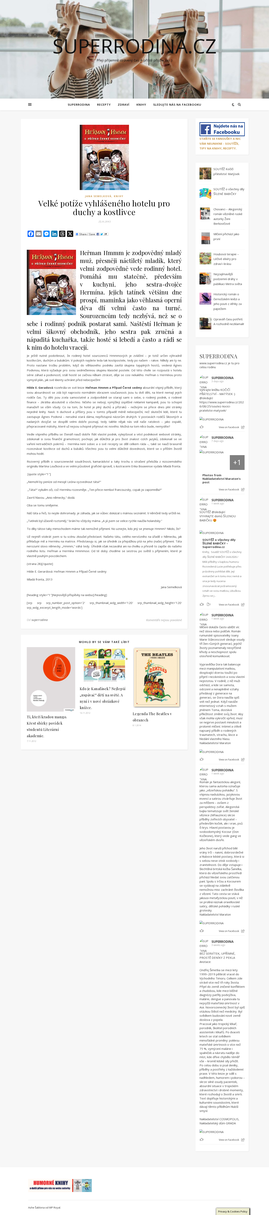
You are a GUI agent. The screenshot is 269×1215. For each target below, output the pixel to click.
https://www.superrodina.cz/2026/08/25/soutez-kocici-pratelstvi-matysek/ (221, 406)
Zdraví (123, 104)
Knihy (141, 104)
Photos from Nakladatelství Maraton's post (221, 478)
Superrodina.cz (135, 46)
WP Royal (54, 1207)
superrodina (40, 620)
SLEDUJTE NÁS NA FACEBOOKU (177, 104)
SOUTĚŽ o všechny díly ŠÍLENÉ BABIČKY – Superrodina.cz (219, 543)
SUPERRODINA (79, 104)
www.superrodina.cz (213, 363)
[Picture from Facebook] (207, 462)
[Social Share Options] (243, 427)
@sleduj (204, 398)
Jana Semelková (98, 196)
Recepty (104, 104)
